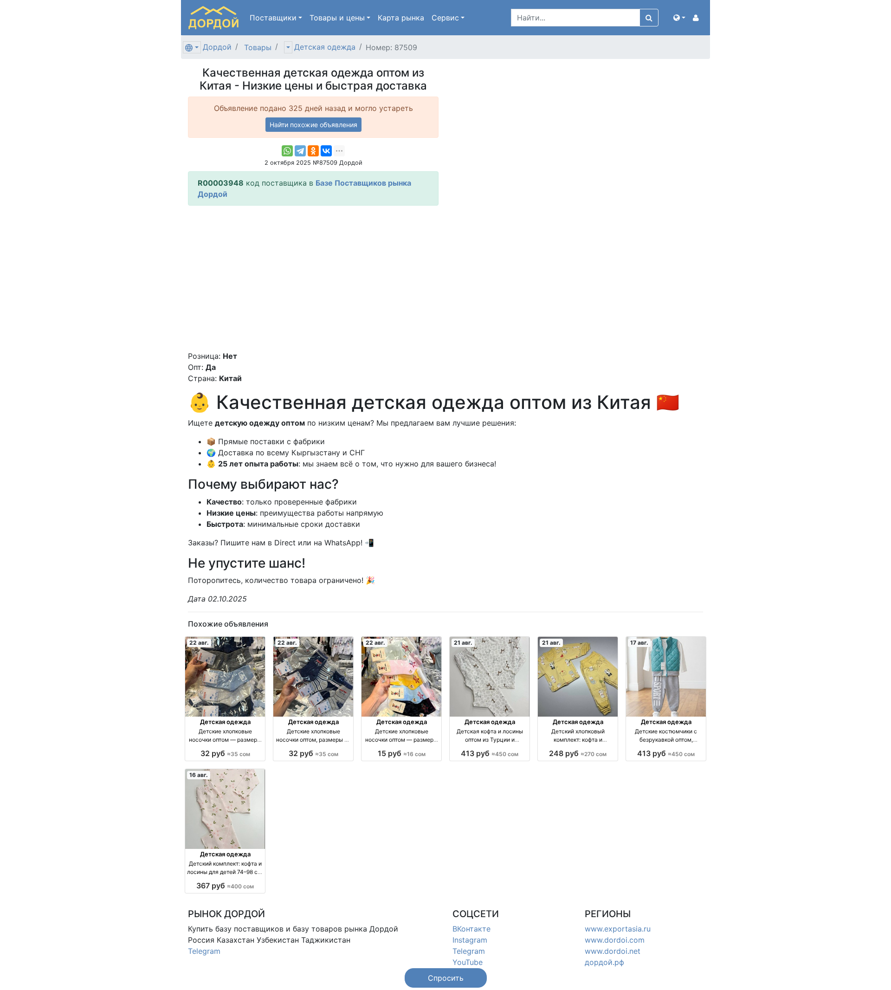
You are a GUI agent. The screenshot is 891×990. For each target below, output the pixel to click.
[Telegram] (300, 150)
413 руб (489, 753)
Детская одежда (324, 47)
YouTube (467, 962)
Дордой (217, 47)
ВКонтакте (471, 928)
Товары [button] (337, 17)
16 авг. (198, 774)
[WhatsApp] (287, 150)
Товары (257, 47)
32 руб (225, 753)
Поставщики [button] (273, 17)
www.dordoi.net (612, 951)
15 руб (402, 753)
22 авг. (199, 642)
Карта (401, 17)
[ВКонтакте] (326, 150)
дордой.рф (604, 962)
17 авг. (639, 642)
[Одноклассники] (313, 150)
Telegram (204, 951)
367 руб (225, 885)
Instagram (469, 940)
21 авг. (463, 642)
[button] (679, 17)
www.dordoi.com (615, 940)
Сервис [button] (445, 17)
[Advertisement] (313, 278)
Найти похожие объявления (313, 125)
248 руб (578, 753)
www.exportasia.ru (618, 928)
